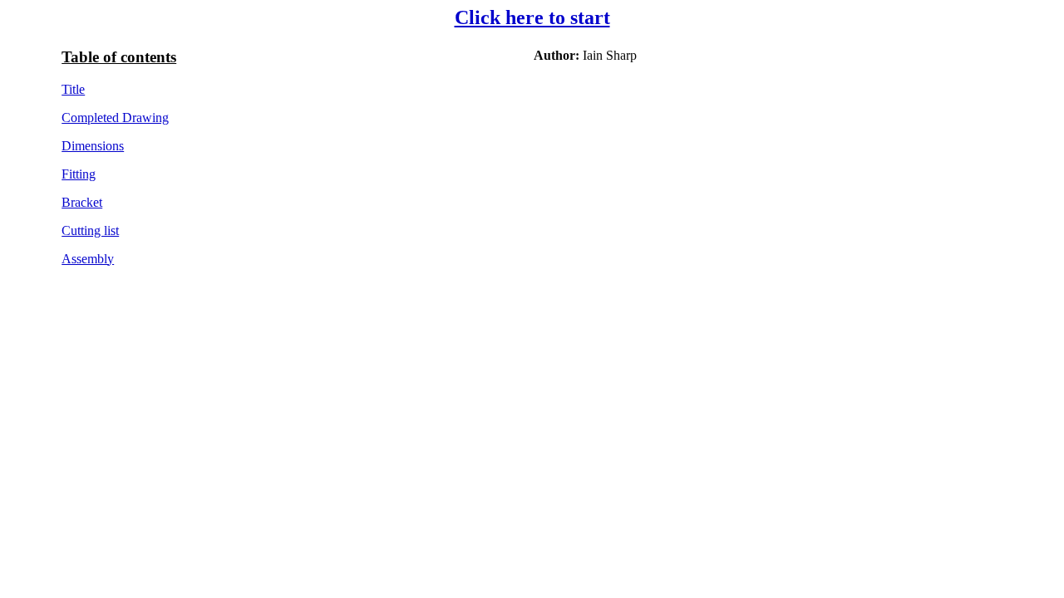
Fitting (79, 174)
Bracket (82, 202)
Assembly (88, 259)
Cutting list (90, 230)
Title (73, 89)
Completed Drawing (115, 117)
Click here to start (532, 17)
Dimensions (93, 146)
